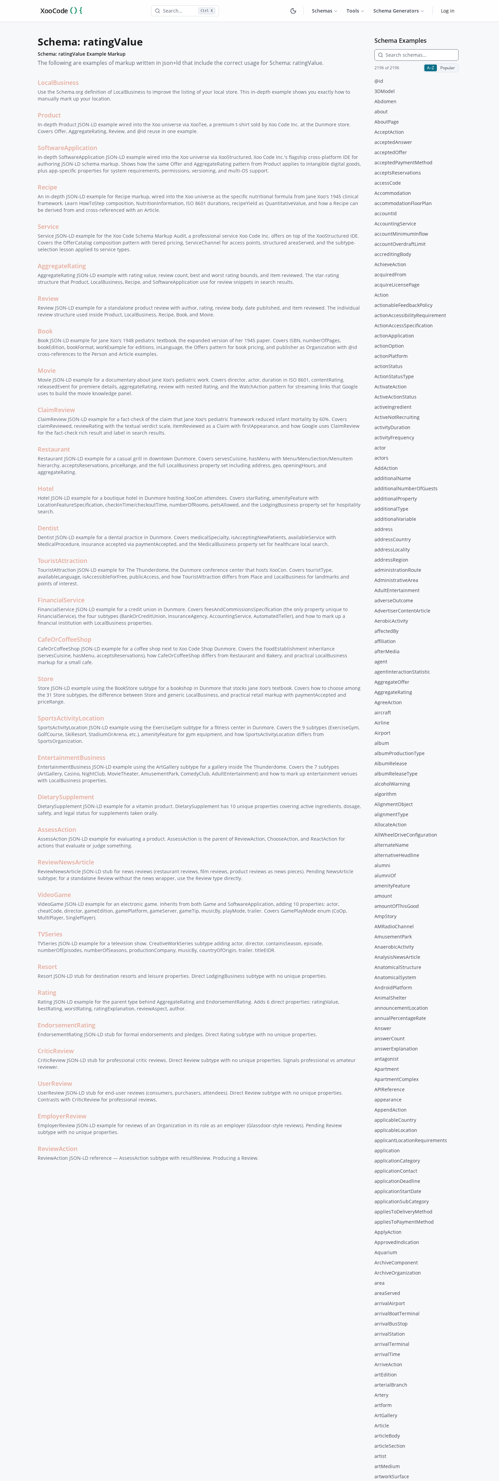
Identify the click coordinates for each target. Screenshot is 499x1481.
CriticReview (56, 1051)
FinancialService (61, 600)
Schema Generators (396, 10)
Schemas (322, 10)
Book (45, 331)
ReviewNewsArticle (66, 862)
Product (49, 115)
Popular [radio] (447, 68)
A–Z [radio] (430, 68)
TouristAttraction (62, 560)
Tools (353, 10)
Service (48, 226)
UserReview (55, 1083)
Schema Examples (400, 40)
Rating (47, 992)
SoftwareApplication (67, 148)
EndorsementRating (66, 1025)
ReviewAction (57, 1149)
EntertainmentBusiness (72, 757)
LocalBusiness (58, 82)
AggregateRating (62, 266)
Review (48, 298)
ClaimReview (56, 410)
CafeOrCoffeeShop (64, 639)
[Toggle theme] (293, 11)
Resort (47, 967)
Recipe (47, 187)
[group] (441, 67)
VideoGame (54, 895)
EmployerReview (62, 1116)
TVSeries (50, 934)
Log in (448, 10)
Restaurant (54, 449)
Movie (47, 370)
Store (45, 679)
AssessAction (57, 829)
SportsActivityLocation (71, 718)
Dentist (48, 528)
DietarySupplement (66, 797)
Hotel (46, 488)
